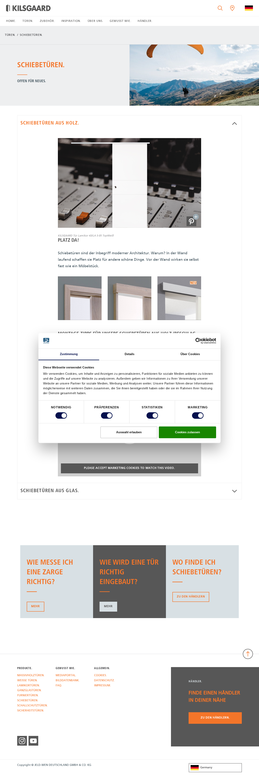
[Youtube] (33, 741)
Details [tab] (130, 354)
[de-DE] (249, 8)
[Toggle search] (220, 8)
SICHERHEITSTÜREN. (30, 710)
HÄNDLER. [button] (145, 21)
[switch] (107, 415)
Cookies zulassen (187, 432)
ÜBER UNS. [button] (95, 21)
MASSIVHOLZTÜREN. (31, 675)
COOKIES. (100, 675)
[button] (191, 221)
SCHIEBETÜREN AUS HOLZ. (49, 123)
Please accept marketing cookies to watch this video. (129, 468)
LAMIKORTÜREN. (28, 685)
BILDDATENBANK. (68, 680)
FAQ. (59, 685)
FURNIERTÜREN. (28, 695)
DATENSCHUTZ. (104, 680)
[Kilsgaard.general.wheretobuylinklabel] (232, 8)
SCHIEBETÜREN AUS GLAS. (49, 491)
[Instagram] (22, 741)
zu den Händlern (191, 596)
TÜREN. (10, 35)
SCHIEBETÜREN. (27, 700)
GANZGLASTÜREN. (29, 690)
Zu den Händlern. (215, 718)
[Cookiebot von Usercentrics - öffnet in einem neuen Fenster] (198, 341)
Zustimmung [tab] (69, 354)
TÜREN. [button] (27, 21)
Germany (206, 767)
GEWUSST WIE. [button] (120, 21)
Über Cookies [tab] (190, 354)
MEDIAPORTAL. (66, 675)
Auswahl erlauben (129, 432)
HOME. (11, 21)
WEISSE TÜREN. (27, 680)
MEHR (35, 606)
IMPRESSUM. (102, 685)
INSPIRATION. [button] (71, 21)
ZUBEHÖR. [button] (47, 21)
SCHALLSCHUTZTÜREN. (32, 705)
